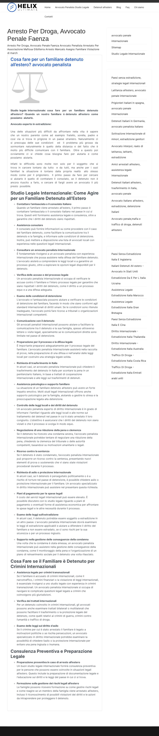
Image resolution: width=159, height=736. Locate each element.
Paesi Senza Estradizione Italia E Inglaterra (126, 256)
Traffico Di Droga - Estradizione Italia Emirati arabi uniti (126, 373)
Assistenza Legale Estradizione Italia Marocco (127, 292)
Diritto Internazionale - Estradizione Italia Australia (127, 346)
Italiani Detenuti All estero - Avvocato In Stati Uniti (127, 268)
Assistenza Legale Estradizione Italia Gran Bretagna (125, 307)
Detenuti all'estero (103, 7)
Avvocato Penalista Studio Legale (72, 7)
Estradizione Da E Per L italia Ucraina (128, 280)
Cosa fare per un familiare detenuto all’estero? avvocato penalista (47, 62)
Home (47, 7)
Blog (118, 7)
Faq (127, 7)
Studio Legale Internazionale (128, 53)
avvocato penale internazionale (121, 38)
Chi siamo (139, 7)
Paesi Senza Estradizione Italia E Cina (126, 322)
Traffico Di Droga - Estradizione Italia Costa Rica (128, 358)
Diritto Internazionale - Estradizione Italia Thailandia (128, 334)
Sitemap (116, 47)
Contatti (49, 16)
